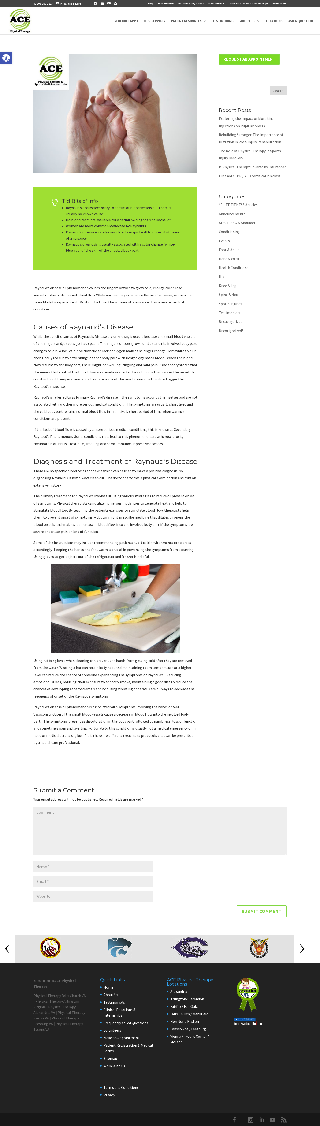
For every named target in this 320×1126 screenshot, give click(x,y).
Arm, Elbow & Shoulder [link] (237, 222)
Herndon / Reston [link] (184, 1021)
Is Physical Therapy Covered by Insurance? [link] (252, 167)
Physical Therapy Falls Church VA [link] (59, 995)
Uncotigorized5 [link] (231, 330)
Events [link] (224, 240)
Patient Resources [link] (186, 21)
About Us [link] (247, 21)
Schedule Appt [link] (126, 21)
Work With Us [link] (216, 3)
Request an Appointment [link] (249, 59)
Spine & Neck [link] (229, 294)
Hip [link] (221, 276)
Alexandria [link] (178, 991)
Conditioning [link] (229, 231)
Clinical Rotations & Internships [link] (248, 3)
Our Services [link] (154, 21)
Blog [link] (150, 3)
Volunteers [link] (279, 3)
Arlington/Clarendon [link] (187, 999)
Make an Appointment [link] (121, 1037)
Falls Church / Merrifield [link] (189, 1014)
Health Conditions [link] (233, 267)
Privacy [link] (109, 1095)
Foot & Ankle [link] (229, 249)
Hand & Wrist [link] (229, 258)
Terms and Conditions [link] (121, 1087)
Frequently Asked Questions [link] (126, 1022)
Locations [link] (274, 21)
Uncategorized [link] (230, 321)
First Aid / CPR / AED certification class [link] (249, 176)
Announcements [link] (232, 213)
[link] (6, 58)
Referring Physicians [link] (191, 3)
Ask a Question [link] (300, 21)
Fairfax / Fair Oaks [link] (184, 1006)
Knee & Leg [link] (228, 285)
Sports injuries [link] (230, 303)
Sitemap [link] (110, 1058)
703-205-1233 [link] (45, 3)
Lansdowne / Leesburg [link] (188, 1028)
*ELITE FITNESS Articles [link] (238, 204)
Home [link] (108, 987)
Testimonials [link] (165, 3)
